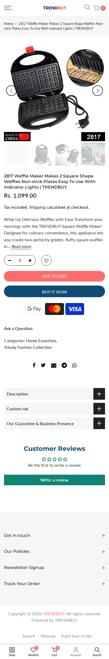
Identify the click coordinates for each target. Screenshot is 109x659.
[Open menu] (8, 8)
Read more (21, 246)
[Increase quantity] (31, 260)
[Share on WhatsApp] (74, 366)
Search (28, 635)
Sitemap (48, 635)
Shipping (37, 207)
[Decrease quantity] (8, 260)
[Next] (97, 90)
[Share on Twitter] (43, 366)
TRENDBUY (66, 619)
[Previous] (11, 90)
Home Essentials (41, 340)
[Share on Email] (53, 366)
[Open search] (87, 8)
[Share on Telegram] (64, 366)
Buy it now (54, 291)
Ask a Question (18, 328)
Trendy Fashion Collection (28, 347)
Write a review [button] (54, 479)
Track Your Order (76, 635)
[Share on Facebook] (34, 366)
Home (8, 23)
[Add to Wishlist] (46, 260)
